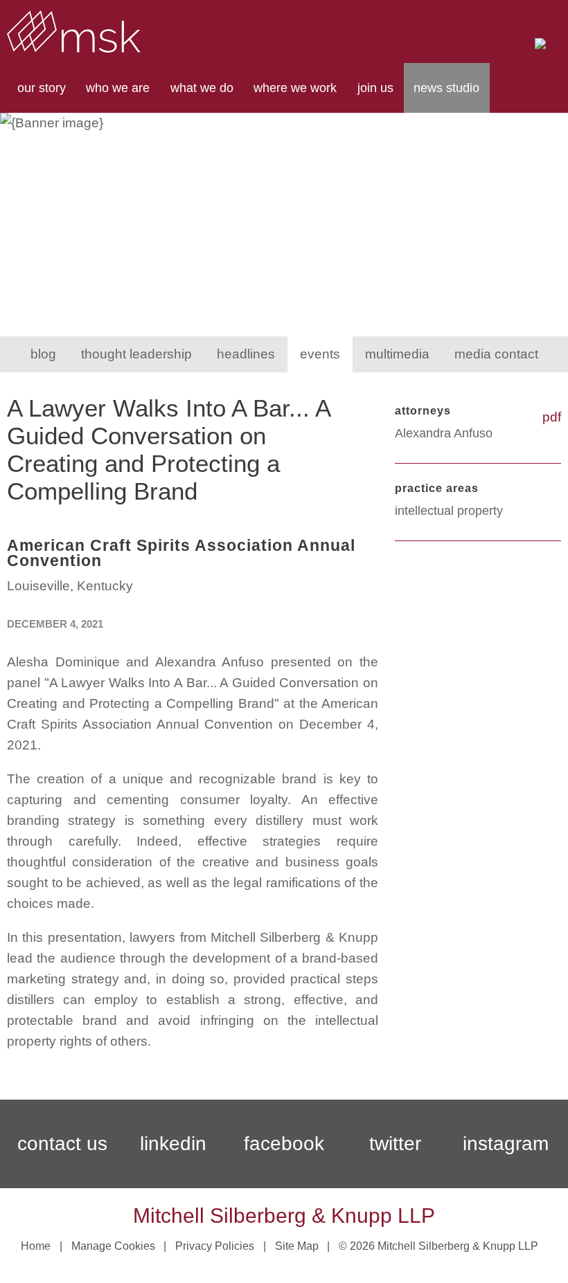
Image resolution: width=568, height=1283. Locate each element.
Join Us (375, 88)
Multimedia (397, 354)
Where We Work (295, 88)
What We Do (201, 88)
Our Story (41, 88)
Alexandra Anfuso (443, 433)
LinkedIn (173, 1143)
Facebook (284, 1143)
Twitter (395, 1143)
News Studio (446, 88)
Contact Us (62, 1143)
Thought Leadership (136, 354)
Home (36, 1246)
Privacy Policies (214, 1246)
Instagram (506, 1143)
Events (320, 354)
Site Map (297, 1246)
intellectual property (449, 511)
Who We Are (118, 88)
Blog (43, 354)
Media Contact (496, 354)
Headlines (246, 354)
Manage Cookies (113, 1246)
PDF (551, 417)
